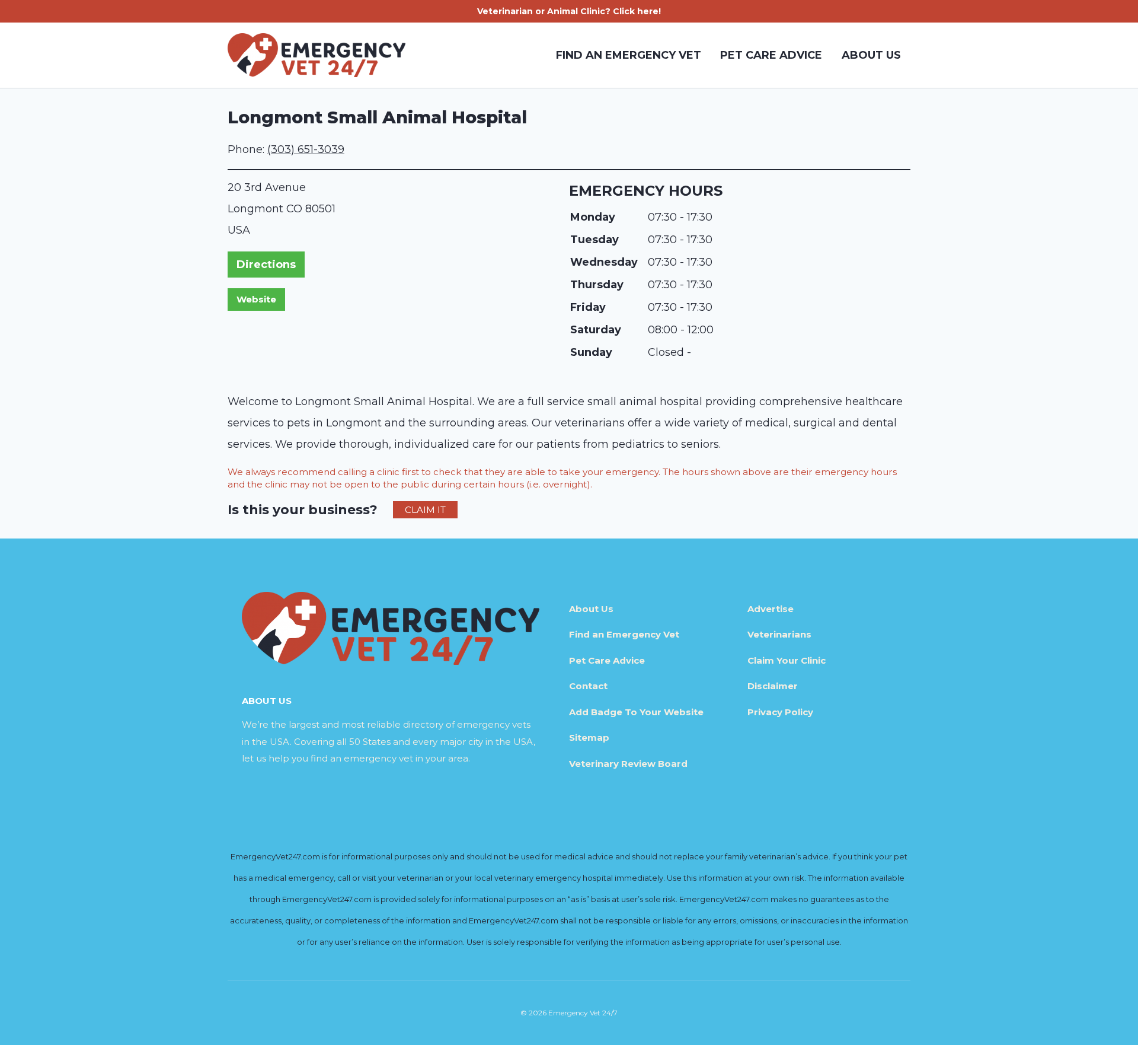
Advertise (770, 608)
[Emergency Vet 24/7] (316, 55)
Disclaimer (772, 686)
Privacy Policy (780, 712)
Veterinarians (779, 634)
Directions (266, 264)
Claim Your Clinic (786, 660)
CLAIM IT (425, 509)
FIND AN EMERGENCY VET (628, 55)
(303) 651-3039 (305, 149)
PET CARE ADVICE (771, 55)
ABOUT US (871, 55)
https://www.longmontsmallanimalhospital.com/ (256, 299)
